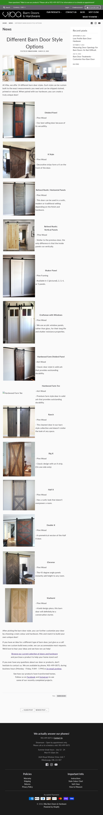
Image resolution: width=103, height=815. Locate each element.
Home (5, 23)
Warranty (27, 778)
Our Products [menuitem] (53, 12)
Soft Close (76, 784)
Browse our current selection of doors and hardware (34, 653)
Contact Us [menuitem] (71, 12)
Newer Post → (41, 710)
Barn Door (61, 696)
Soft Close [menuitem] (94, 12)
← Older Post (27, 710)
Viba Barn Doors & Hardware (55, 804)
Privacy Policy (27, 787)
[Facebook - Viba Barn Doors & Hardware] (92, 23)
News (11, 23)
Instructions (75, 778)
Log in (67, 7)
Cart (94, 7)
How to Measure (75, 787)
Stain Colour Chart (76, 781)
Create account (77, 7)
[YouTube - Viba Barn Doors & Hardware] (99, 23)
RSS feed (76, 64)
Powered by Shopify (51, 807)
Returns (27, 784)
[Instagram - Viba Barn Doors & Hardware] (95, 23)
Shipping (27, 781)
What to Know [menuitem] (90, 17)
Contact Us (58, 738)
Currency (16, 7)
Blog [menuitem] (82, 12)
